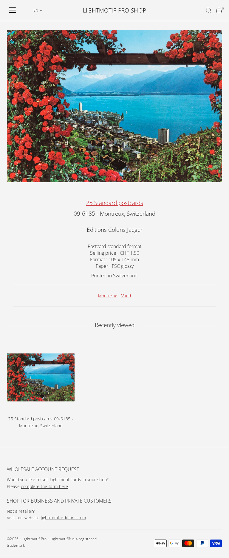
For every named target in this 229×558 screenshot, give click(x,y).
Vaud (126, 296)
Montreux (107, 296)
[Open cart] (219, 10)
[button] (38, 10)
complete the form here (44, 486)
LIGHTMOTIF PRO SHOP (114, 10)
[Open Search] (208, 10)
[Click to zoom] (212, 39)
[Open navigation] (12, 10)
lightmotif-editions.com (63, 517)
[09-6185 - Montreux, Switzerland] (41, 377)
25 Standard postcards (114, 203)
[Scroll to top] (217, 542)
